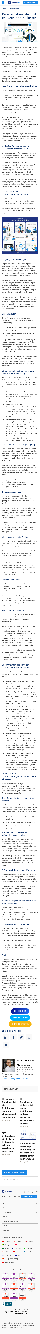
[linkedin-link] (32, 1192)
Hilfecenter (7, 1196)
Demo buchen (20, 1011)
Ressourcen (7, 1212)
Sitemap (4, 1327)
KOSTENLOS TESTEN (20, 1024)
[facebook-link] (24, 1192)
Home (4, 9)
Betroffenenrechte (14, 1325)
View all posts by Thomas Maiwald (15, 1079)
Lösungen (6, 1226)
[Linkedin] (6, 1037)
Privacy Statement (13, 1327)
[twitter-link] (28, 1192)
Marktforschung (15, 9)
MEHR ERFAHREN (20, 1018)
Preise (5, 1217)
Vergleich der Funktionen (11, 1221)
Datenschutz (23, 1327)
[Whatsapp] (29, 1037)
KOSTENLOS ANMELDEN (30, 2)
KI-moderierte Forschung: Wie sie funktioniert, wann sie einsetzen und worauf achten (9, 1108)
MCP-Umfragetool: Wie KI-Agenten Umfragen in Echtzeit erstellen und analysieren (9, 1142)
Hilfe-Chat (16, 1196)
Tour (4, 1203)
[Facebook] (13, 1037)
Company (6, 1230)
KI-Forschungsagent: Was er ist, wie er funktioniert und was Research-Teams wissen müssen (27, 1111)
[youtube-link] (37, 1192)
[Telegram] (6, 1045)
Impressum (5, 1325)
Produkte (6, 1208)
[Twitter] (21, 1037)
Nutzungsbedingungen (28, 1325)
